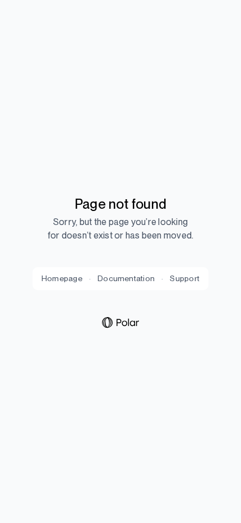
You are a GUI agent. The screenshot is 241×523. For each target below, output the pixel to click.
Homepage (61, 278)
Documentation (126, 278)
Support (185, 278)
